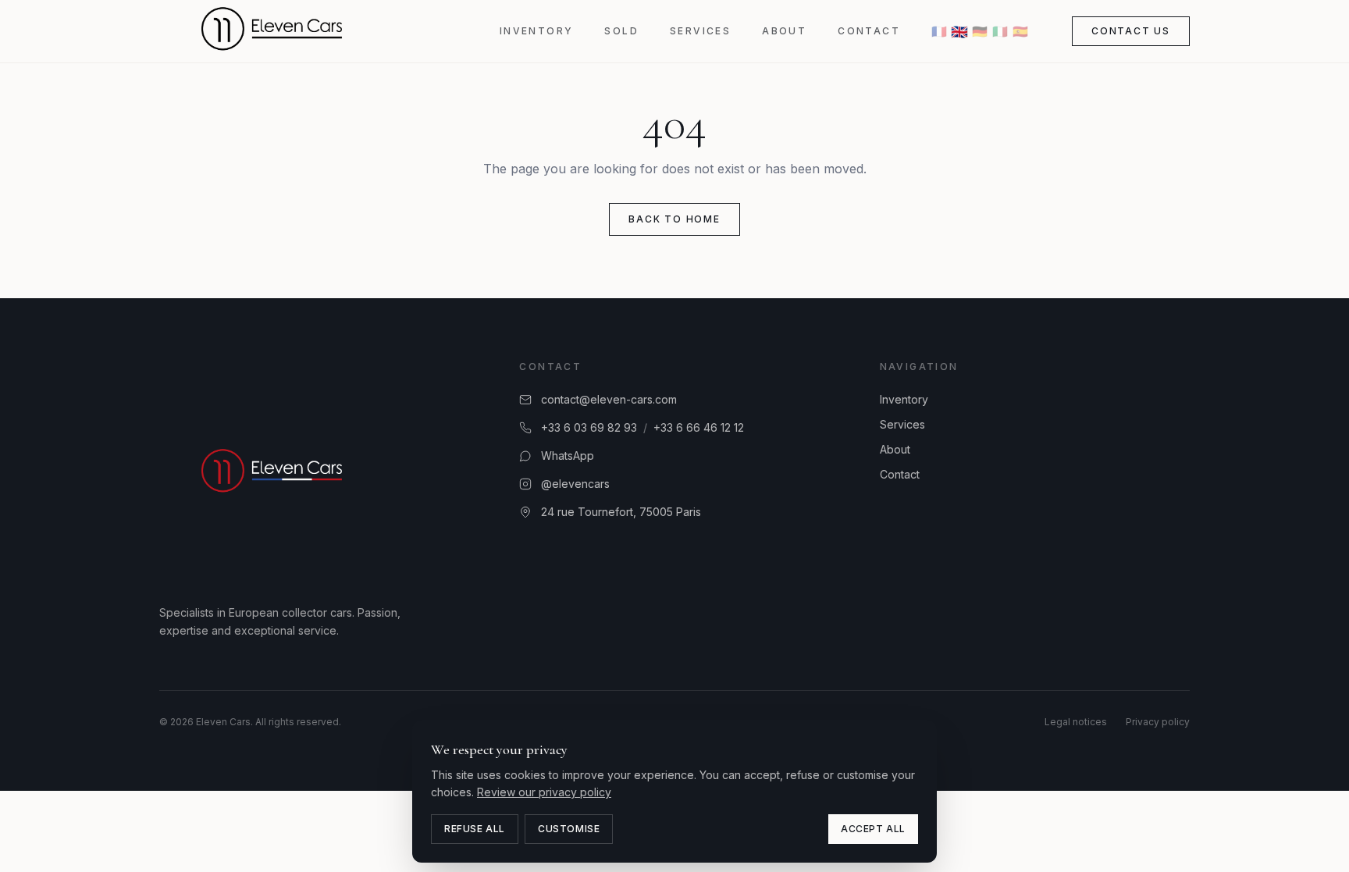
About (784, 31)
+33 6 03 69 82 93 (589, 427)
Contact (869, 31)
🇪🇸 (1020, 31)
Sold (621, 31)
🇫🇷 (939, 31)
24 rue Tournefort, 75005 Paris (621, 511)
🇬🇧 (959, 31)
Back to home (674, 219)
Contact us (1130, 31)
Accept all (873, 829)
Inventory (537, 31)
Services (700, 31)
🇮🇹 (1000, 31)
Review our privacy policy (544, 792)
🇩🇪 (980, 31)
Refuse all (474, 829)
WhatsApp (567, 455)
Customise (569, 829)
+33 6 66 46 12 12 (698, 427)
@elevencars (575, 483)
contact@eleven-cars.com (609, 399)
